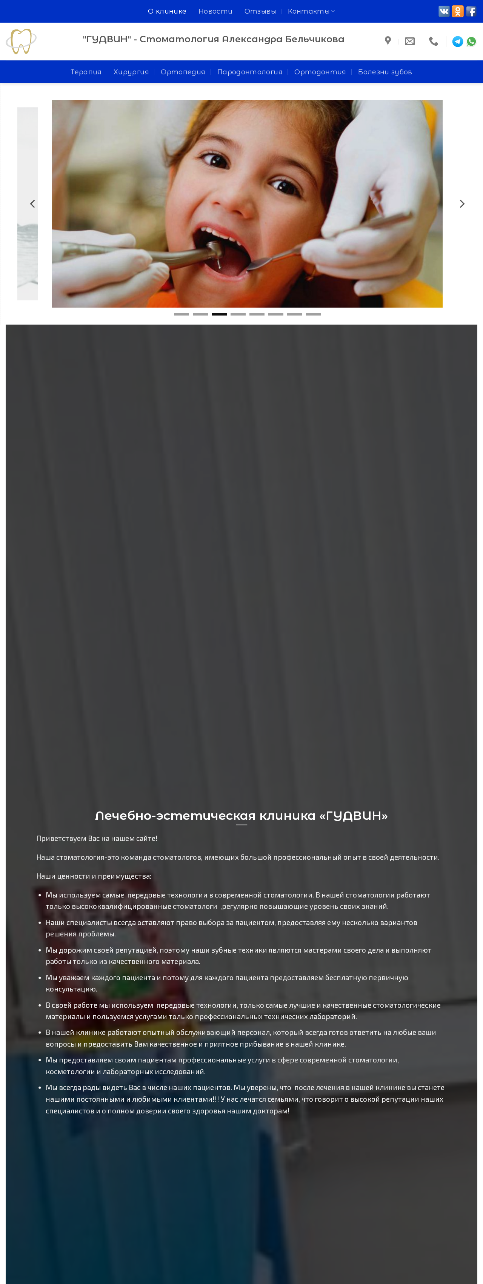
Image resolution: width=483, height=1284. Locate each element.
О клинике (167, 11)
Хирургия (131, 72)
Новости (215, 11)
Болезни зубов (385, 72)
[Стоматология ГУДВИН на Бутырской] (389, 41)
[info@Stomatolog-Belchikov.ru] (411, 41)
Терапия (86, 72)
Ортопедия (183, 72)
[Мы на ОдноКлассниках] (458, 11)
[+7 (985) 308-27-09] (434, 41)
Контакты (309, 11)
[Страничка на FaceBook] (471, 11)
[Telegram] (458, 41)
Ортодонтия (320, 72)
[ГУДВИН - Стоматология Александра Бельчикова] (39, 41)
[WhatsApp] (471, 41)
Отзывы (260, 11)
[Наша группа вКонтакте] (444, 11)
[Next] (461, 204)
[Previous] (33, 204)
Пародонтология (250, 72)
